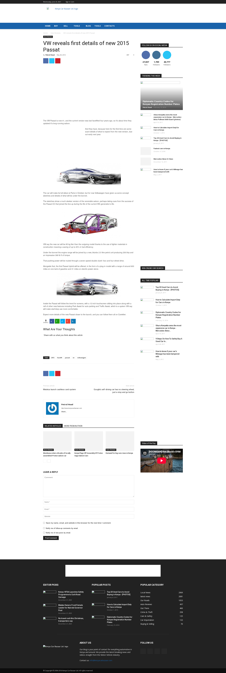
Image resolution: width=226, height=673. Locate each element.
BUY (56, 26)
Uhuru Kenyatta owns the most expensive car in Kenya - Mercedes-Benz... (168, 328)
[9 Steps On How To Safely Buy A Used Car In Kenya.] (147, 342)
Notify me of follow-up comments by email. (62, 528)
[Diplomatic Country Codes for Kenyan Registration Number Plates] (161, 95)
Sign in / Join (70, 2)
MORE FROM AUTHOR (73, 426)
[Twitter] (181, 2)
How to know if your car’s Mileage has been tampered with (167, 354)
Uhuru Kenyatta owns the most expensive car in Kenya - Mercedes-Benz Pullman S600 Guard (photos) (168, 117)
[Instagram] (172, 2)
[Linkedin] (177, 2)
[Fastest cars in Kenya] (145, 151)
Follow (156, 52)
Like (145, 52)
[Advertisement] (135, 13)
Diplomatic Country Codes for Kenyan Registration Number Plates (161, 102)
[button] (180, 26)
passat (67, 358)
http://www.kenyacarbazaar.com (71, 408)
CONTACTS (109, 26)
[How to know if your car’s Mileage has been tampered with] (145, 171)
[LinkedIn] (73, 321)
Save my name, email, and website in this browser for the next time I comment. (78, 523)
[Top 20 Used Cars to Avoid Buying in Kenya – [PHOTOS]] (145, 141)
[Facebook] (168, 2)
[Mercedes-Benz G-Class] (145, 161)
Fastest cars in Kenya (162, 148)
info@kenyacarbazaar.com (101, 660)
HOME (47, 26)
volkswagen (81, 358)
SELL (66, 26)
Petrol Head (50, 55)
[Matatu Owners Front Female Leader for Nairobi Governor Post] (49, 608)
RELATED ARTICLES (53, 426)
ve (73, 358)
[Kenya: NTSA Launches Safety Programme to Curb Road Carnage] (49, 595)
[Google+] (68, 321)
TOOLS (77, 26)
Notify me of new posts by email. (58, 533)
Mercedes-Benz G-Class (163, 159)
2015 (52, 358)
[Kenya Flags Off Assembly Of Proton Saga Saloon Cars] (88, 441)
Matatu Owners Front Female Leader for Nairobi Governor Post (70, 607)
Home (45, 33)
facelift (59, 358)
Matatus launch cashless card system (59, 389)
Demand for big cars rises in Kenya (119, 453)
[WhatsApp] (57, 321)
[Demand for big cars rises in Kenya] (120, 441)
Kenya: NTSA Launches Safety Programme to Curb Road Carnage (71, 594)
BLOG (88, 26)
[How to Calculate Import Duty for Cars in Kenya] (145, 130)
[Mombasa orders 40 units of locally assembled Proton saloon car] (57, 441)
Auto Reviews (55, 33)
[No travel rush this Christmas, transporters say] (49, 621)
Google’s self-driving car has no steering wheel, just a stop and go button (114, 390)
